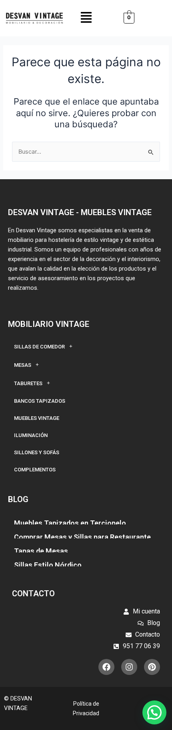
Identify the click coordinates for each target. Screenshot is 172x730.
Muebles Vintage (36, 418)
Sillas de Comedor (39, 347)
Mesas (22, 365)
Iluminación (31, 435)
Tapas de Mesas (41, 551)
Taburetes (28, 383)
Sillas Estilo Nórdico (48, 565)
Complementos (35, 470)
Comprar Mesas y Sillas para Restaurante (82, 537)
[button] (86, 18)
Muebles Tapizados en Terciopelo (70, 523)
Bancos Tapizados (39, 401)
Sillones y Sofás (36, 452)
